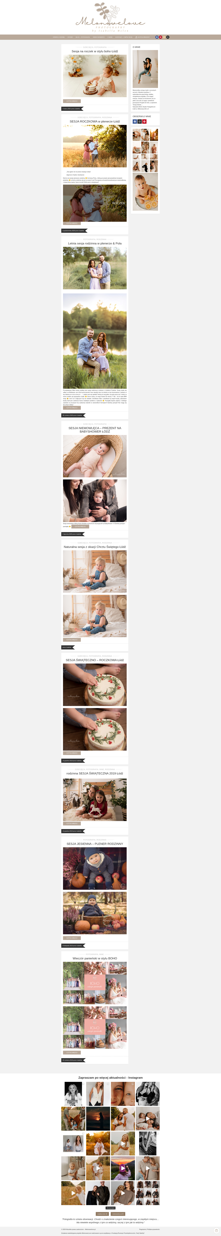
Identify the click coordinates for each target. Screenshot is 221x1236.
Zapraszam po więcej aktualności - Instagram (110, 1077)
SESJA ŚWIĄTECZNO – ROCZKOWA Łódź (95, 660)
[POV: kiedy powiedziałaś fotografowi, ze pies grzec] (123, 1193)
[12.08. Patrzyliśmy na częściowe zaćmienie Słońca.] (98, 1119)
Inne (101, 769)
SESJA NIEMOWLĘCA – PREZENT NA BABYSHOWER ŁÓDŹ (95, 429)
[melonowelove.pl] (164, 37)
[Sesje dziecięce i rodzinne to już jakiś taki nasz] (73, 1168)
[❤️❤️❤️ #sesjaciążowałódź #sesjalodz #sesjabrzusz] (148, 1168)
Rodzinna (107, 117)
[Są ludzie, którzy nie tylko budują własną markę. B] (148, 1143)
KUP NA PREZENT (144, 37)
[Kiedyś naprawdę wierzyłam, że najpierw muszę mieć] (123, 1168)
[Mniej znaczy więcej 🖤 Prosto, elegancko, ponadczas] (98, 1193)
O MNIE (110, 37)
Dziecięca (88, 47)
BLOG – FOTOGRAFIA (83, 37)
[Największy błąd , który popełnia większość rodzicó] (148, 1119)
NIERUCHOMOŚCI (99, 37)
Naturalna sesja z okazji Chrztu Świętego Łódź (95, 546)
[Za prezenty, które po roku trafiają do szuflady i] (73, 1143)
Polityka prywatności (153, 1229)
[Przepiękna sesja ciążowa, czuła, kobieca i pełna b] (98, 1143)
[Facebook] (156, 37)
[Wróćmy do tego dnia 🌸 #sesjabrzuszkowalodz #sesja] (123, 1119)
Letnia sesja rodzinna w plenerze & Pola (95, 243)
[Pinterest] (160, 37)
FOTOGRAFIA (100, 47)
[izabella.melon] (167, 37)
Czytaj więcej (71, 101)
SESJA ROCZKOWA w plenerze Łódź (95, 121)
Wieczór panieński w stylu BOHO (95, 958)
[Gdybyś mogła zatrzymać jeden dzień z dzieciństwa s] (98, 1168)
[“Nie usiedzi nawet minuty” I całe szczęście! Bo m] (73, 1193)
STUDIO (70, 37)
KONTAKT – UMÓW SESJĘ (123, 37)
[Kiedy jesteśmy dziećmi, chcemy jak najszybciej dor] (123, 1143)
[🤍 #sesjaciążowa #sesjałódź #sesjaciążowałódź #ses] (148, 1094)
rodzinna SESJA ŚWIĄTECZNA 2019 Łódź (94, 773)
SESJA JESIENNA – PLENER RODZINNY (95, 843)
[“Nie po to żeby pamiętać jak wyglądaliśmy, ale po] (73, 1119)
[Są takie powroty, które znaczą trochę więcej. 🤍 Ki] (123, 1094)
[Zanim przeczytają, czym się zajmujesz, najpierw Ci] (73, 1094)
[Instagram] (139, 121)
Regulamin (142, 1229)
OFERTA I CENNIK (59, 37)
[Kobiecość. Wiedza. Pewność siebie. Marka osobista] (98, 1094)
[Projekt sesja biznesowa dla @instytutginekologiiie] (148, 1193)
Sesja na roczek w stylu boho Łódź (95, 51)
